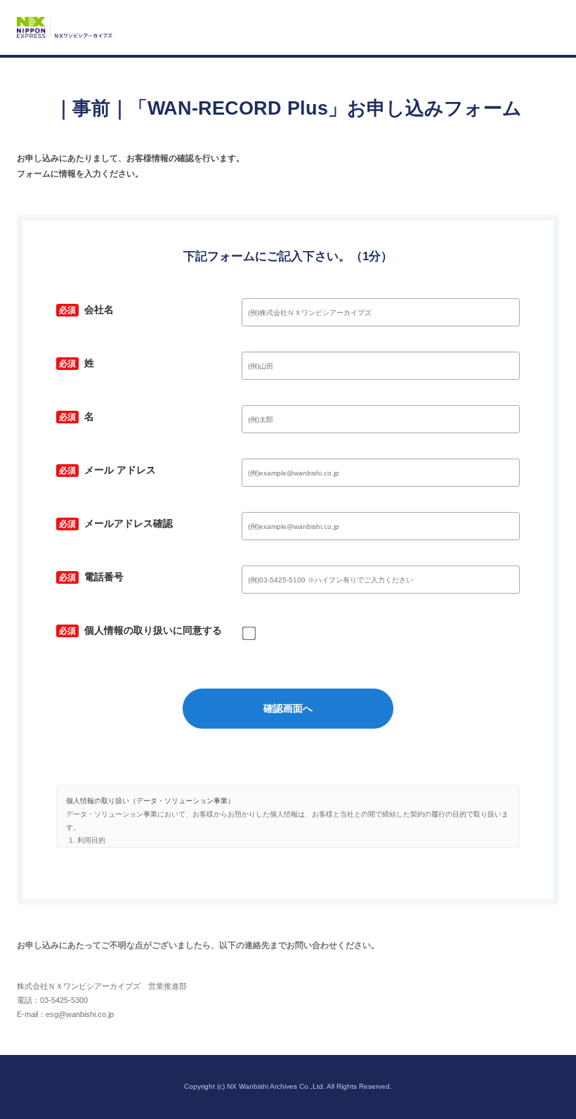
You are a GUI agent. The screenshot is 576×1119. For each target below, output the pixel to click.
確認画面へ (288, 708)
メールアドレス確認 (114, 525)
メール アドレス (106, 472)
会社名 (85, 311)
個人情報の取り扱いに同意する (139, 632)
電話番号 (90, 579)
